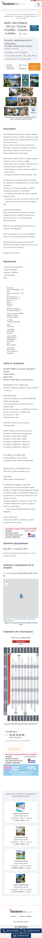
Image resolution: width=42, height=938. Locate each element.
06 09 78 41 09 (33, 931)
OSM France (34, 617)
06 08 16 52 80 (13, 931)
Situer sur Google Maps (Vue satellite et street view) (21, 623)
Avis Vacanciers (14, 749)
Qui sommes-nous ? (21, 922)
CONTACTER (23, 936)
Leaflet (11, 617)
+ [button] (6, 581)
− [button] (6, 585)
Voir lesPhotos (33, 110)
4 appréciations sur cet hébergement (34, 66)
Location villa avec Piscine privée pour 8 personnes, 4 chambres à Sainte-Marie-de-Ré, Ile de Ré (21, 16)
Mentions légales (25, 916)
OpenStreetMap (18, 617)
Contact (13, 916)
